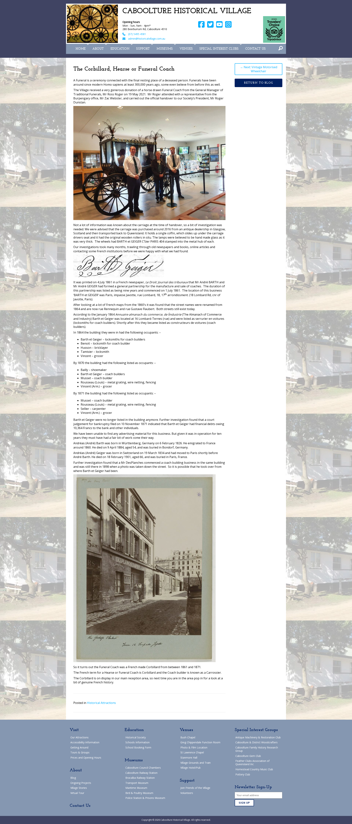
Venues (186, 48)
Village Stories (78, 788)
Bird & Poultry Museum (139, 793)
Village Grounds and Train (195, 762)
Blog (73, 777)
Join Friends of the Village (195, 788)
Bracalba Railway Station (140, 777)
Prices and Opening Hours (85, 757)
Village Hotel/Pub (190, 767)
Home (81, 48)
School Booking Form (138, 747)
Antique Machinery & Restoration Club (258, 737)
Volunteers (186, 793)
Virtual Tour (77, 793)
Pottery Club (242, 774)
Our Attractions (79, 737)
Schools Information (137, 742)
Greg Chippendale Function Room (200, 742)
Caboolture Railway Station (141, 772)
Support (143, 48)
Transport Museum (136, 783)
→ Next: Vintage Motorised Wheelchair (258, 69)
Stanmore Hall (188, 757)
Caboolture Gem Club (248, 756)
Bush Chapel (187, 737)
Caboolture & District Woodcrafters (256, 742)
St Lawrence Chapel (192, 752)
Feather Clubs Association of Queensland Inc (252, 762)
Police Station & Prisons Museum (145, 798)
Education (120, 48)
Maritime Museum (136, 788)
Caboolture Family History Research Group (256, 749)
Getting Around (79, 747)
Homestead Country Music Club (254, 769)
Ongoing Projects (80, 783)
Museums (165, 48)
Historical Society (135, 737)
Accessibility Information (84, 742)
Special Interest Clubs (219, 48)
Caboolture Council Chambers (143, 767)
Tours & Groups (79, 752)
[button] (88, 44)
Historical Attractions (101, 703)
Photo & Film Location (193, 747)
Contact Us (255, 48)
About (98, 48)
